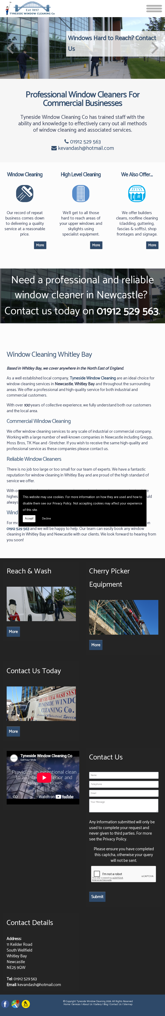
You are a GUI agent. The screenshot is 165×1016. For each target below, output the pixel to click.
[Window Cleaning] (24, 203)
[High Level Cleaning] (80, 203)
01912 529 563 (85, 141)
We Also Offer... (137, 174)
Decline (46, 518)
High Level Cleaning (81, 174)
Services (76, 1004)
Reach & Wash (29, 571)
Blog (106, 1004)
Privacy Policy (61, 503)
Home (67, 1004)
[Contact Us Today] (41, 722)
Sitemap (128, 1004)
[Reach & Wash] (41, 622)
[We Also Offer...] (137, 203)
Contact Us (116, 1004)
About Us (87, 1004)
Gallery (98, 1004)
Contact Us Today (34, 671)
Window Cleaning (25, 174)
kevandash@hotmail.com (86, 148)
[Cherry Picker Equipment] (124, 635)
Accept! (29, 518)
